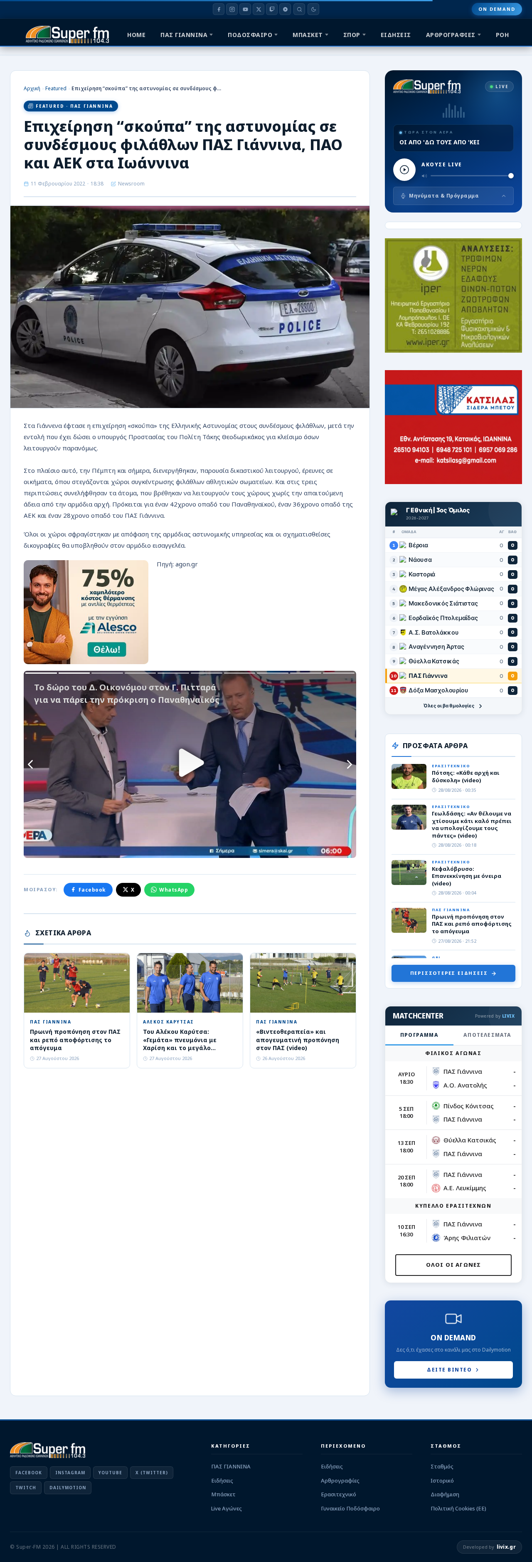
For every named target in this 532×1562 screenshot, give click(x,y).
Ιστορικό (442, 1480)
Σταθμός (442, 1466)
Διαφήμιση (445, 1494)
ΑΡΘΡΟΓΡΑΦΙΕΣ (450, 35)
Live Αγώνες (226, 1508)
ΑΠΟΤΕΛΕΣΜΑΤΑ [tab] (487, 1034)
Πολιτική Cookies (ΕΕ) (458, 1508)
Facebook (92, 889)
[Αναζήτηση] (299, 9)
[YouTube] (245, 9)
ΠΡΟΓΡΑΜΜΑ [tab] (419, 1034)
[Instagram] (232, 9)
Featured (55, 88)
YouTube (110, 1472)
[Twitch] (272, 9)
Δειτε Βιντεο (449, 1369)
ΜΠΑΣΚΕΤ (308, 35)
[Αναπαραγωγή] (404, 169)
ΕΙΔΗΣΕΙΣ (396, 35)
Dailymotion (67, 1487)
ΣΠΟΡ (351, 35)
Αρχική (32, 88)
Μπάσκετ (223, 1494)
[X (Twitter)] (258, 9)
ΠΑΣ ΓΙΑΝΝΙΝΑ (183, 35)
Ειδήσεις (222, 1480)
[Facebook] (218, 9)
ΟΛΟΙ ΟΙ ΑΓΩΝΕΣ (453, 1264)
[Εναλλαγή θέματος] (313, 9)
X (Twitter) (151, 1472)
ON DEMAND (496, 9)
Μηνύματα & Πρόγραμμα (444, 195)
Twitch (25, 1487)
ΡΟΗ (502, 35)
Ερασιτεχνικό (338, 1494)
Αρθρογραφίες (340, 1480)
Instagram (70, 1472)
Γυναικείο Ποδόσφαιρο (350, 1508)
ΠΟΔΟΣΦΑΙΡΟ (250, 35)
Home (136, 35)
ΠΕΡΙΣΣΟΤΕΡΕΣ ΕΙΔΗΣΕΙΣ (449, 973)
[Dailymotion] (285, 9)
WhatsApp (173, 889)
